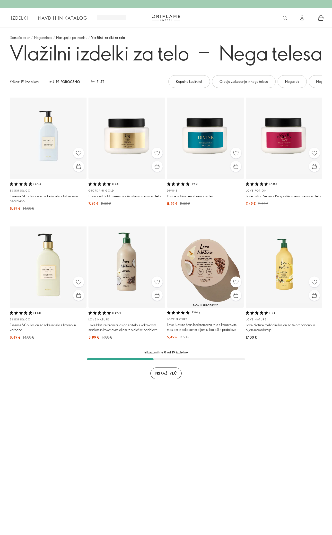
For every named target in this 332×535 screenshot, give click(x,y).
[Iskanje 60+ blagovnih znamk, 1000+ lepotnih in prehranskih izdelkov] (284, 18)
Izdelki (19, 18)
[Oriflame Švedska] (166, 17)
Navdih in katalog (63, 18)
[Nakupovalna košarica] (321, 18)
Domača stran (20, 37)
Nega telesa (43, 37)
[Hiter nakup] (78, 166)
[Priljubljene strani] (78, 153)
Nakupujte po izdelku (71, 37)
